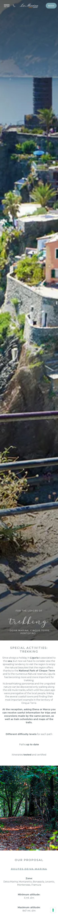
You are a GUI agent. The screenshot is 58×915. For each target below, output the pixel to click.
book (51, 6)
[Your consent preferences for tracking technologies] (53, 910)
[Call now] (14, 5)
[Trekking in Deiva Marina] (29, 808)
